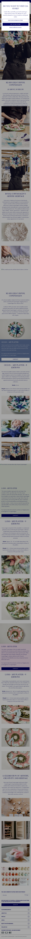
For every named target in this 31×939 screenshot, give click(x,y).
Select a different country (15, 27)
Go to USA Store (15, 24)
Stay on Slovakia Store (15, 20)
